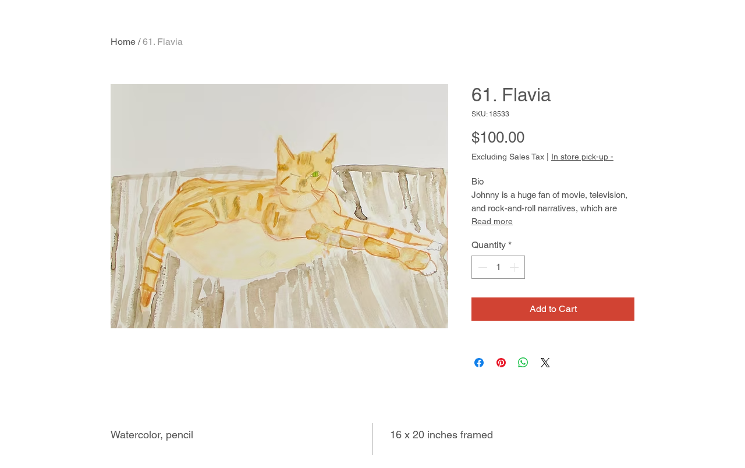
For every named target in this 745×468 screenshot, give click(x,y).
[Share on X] (545, 363)
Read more (492, 221)
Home (123, 41)
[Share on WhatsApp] (523, 363)
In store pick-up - (582, 156)
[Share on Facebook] (479, 363)
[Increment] (515, 267)
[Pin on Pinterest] (501, 363)
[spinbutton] (498, 267)
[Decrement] (481, 267)
